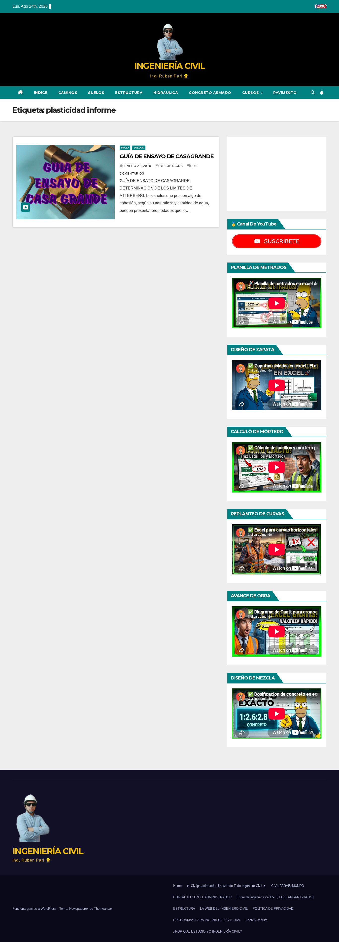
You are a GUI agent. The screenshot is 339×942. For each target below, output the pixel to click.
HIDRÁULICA (165, 92)
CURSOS (251, 92)
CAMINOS (67, 92)
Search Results (256, 920)
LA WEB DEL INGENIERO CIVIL (224, 908)
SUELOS (96, 92)
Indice (40, 92)
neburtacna (172, 166)
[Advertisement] (276, 174)
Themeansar (103, 908)
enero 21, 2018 (138, 166)
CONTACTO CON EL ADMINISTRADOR (202, 897)
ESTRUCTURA (128, 92)
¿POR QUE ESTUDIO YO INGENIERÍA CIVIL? (207, 931)
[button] (313, 92)
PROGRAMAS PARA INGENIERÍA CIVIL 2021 (206, 920)
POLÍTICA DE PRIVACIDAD (273, 908)
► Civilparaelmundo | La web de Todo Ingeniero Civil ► (226, 886)
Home (177, 886)
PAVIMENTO (285, 92)
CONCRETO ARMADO (210, 92)
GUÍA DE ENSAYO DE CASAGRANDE (167, 156)
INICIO (125, 147)
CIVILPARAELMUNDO (287, 886)
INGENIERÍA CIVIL (169, 66)
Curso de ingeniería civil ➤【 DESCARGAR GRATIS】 (276, 897)
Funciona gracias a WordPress (35, 908)
